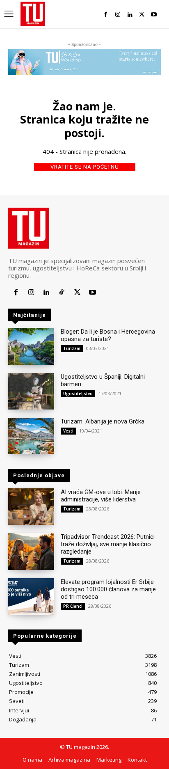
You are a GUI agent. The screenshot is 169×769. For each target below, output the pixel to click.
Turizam (71, 348)
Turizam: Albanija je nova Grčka (102, 421)
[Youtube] (154, 15)
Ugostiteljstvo (78, 393)
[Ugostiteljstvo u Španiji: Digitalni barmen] (31, 391)
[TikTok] (61, 292)
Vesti (68, 431)
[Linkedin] (130, 15)
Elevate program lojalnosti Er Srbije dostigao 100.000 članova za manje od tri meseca (108, 589)
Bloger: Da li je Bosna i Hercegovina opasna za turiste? (108, 335)
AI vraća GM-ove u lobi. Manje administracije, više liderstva (101, 495)
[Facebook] (106, 15)
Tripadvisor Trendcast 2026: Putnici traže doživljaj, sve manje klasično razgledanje (108, 544)
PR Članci (72, 606)
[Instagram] (117, 15)
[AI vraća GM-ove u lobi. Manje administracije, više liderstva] (31, 506)
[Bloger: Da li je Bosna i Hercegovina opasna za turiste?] (31, 346)
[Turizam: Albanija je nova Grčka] (31, 436)
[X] (142, 15)
